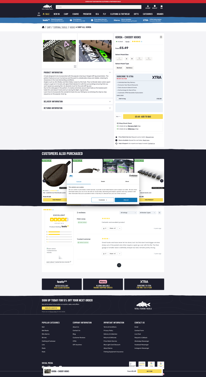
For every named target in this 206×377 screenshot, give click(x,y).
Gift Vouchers (77, 345)
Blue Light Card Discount (112, 345)
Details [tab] (103, 181)
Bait (43, 327)
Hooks (72, 27)
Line (43, 345)
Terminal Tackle (60, 27)
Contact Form (139, 330)
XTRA (74, 341)
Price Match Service (96, 19)
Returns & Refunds (110, 337)
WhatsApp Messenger (142, 341)
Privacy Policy (53, 311)
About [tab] (127, 181)
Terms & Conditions (110, 327)
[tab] (77, 72)
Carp (49, 27)
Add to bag (122, 98)
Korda (127, 41)
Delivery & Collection (110, 334)
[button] (161, 180)
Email (136, 327)
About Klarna (108, 348)
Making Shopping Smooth (121, 19)
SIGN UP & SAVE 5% (51, 308)
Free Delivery (73, 19)
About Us (76, 327)
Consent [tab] (78, 181)
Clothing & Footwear (48, 341)
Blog (74, 334)
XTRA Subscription (147, 19)
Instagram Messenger (142, 348)
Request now (150, 137)
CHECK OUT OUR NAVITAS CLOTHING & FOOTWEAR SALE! (103, 1)
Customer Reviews (79, 337)
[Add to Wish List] (161, 37)
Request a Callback (141, 337)
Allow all (126, 200)
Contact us (151, 143)
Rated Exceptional (47, 19)
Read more (146, 140)
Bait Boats (45, 330)
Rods (43, 352)
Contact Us (76, 330)
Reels (43, 348)
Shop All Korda (84, 27)
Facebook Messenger (142, 345)
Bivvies (44, 337)
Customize (102, 200)
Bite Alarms (45, 334)
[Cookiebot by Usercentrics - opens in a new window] (130, 176)
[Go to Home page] (47, 7)
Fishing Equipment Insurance (113, 352)
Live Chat (138, 334)
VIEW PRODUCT (57, 200)
